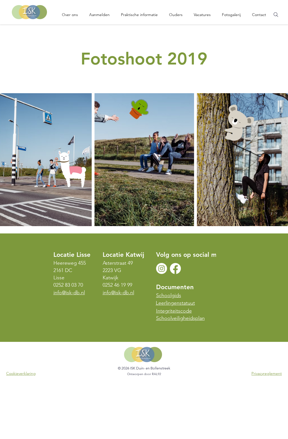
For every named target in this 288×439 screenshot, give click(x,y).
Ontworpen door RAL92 (144, 374)
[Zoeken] (276, 15)
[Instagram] (161, 268)
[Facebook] (175, 268)
